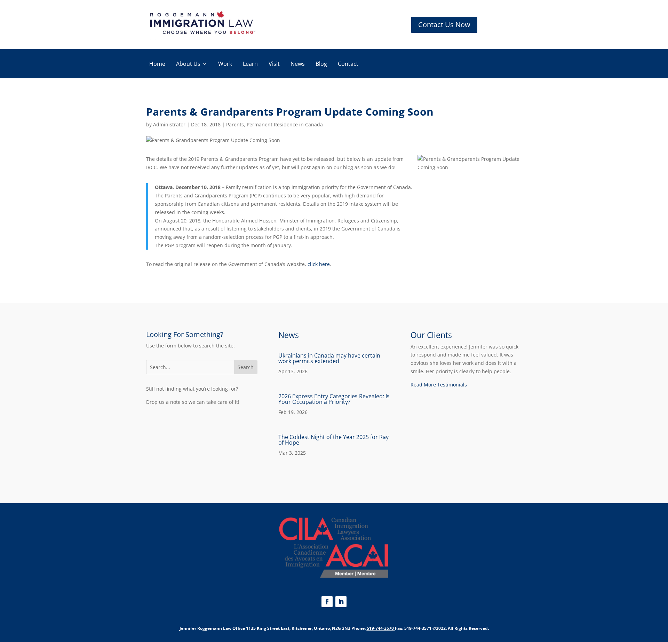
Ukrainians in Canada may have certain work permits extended (329, 358)
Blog (321, 64)
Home (157, 64)
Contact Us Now (444, 24)
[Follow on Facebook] (327, 601)
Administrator (169, 124)
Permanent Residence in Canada (285, 124)
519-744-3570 (380, 628)
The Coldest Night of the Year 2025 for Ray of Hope (333, 439)
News (298, 64)
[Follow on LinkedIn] (341, 601)
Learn (250, 64)
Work (225, 64)
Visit (274, 64)
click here (319, 264)
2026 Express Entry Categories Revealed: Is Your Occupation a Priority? (334, 399)
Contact (348, 64)
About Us (188, 64)
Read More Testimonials (439, 384)
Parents (235, 124)
